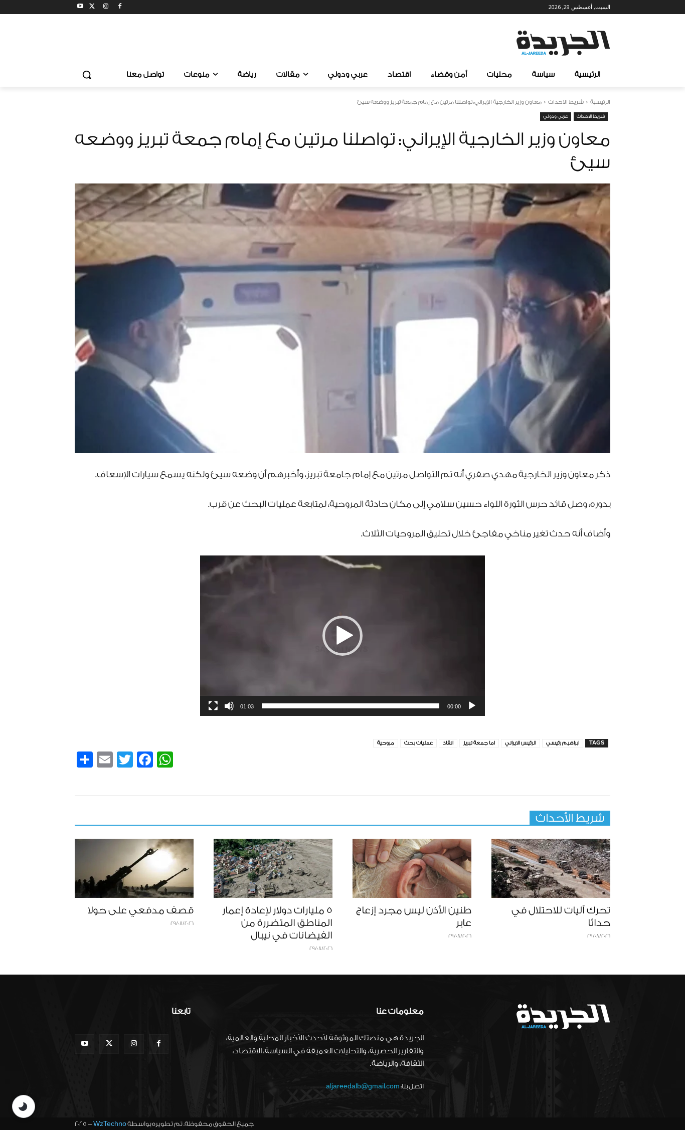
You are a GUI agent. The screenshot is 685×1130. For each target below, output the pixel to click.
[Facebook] (119, 7)
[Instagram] (106, 7)
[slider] (350, 705)
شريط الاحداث (566, 102)
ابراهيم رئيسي (562, 743)
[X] (92, 7)
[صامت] (229, 706)
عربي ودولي (555, 116)
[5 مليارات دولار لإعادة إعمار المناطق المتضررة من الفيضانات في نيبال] (273, 868)
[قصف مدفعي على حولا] (134, 868)
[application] (342, 635)
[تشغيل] (472, 706)
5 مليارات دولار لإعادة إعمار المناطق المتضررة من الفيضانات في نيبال (277, 923)
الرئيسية (600, 102)
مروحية (385, 743)
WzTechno (109, 1123)
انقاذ (448, 743)
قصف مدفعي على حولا (140, 910)
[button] (87, 75)
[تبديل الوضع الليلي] (23, 1106)
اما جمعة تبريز (479, 743)
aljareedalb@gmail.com (363, 1086)
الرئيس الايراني (520, 743)
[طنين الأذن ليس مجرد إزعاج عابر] (412, 868)
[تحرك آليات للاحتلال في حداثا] (550, 868)
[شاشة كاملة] (213, 706)
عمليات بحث (418, 743)
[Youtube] (80, 7)
